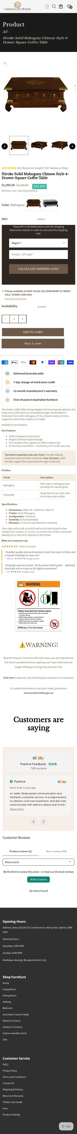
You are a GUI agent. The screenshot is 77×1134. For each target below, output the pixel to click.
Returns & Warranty (13, 1095)
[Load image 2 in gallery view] (39, 145)
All (5, 32)
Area (5, 1108)
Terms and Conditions (14, 1076)
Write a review (38, 879)
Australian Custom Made (16, 1014)
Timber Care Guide (12, 1102)
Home (6, 983)
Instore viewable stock (15, 1033)
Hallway (7, 1001)
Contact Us (8, 1083)
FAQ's (5, 1064)
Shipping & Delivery (13, 1089)
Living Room (9, 989)
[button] (47, 6)
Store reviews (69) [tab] (56, 851)
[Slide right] (72, 146)
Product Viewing (11, 1114)
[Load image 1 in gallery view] (18, 145)
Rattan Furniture (11, 1020)
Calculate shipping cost (38, 269)
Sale (5, 1039)
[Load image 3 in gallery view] (59, 145)
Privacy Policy (10, 1070)
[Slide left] (5, 146)
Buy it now (33, 343)
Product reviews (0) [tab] (21, 851)
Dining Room (9, 995)
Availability (9, 306)
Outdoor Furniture (12, 1027)
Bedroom (8, 1008)
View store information (16, 298)
